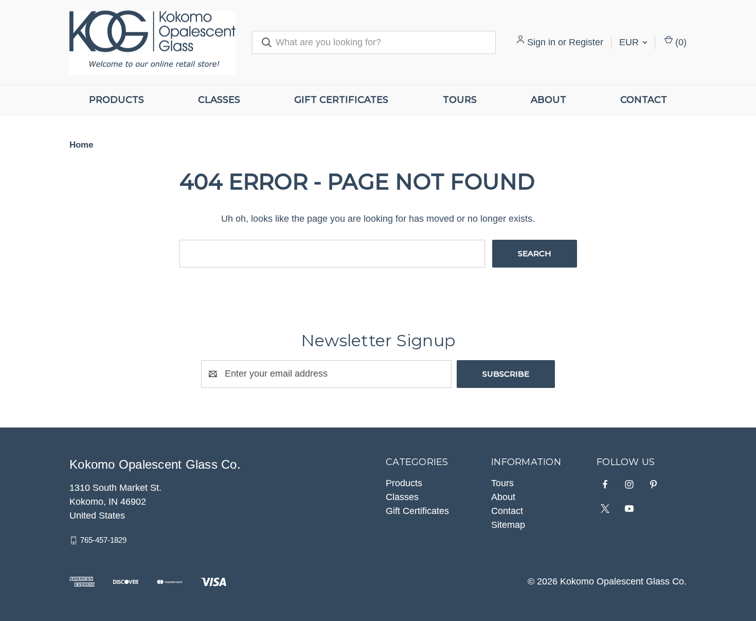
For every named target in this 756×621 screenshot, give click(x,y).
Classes (219, 99)
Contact (643, 99)
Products (116, 99)
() (680, 42)
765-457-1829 (103, 540)
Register (586, 42)
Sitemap (508, 525)
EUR (630, 42)
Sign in (541, 42)
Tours (460, 99)
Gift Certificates (341, 99)
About (548, 99)
